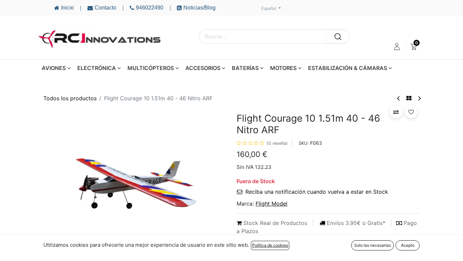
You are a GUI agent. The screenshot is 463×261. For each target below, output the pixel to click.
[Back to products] (409, 98)
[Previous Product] (398, 98)
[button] (57, 181)
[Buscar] (338, 36)
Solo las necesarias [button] (372, 245)
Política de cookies (270, 245)
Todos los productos (70, 98)
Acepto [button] (408, 245)
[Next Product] (419, 98)
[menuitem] (414, 46)
